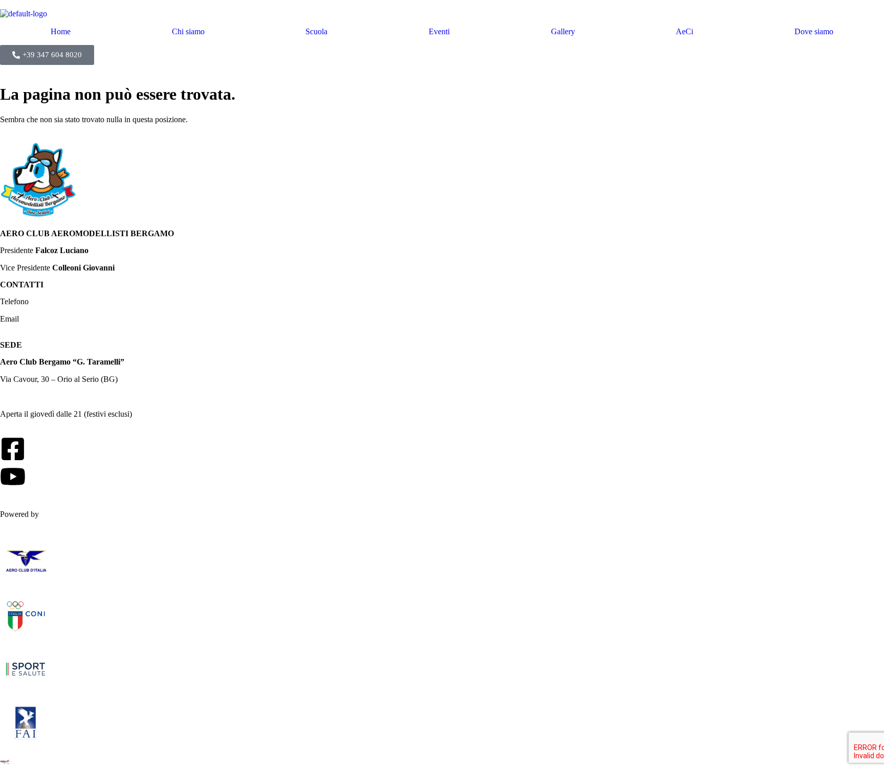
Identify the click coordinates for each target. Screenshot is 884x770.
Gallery (563, 32)
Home (61, 32)
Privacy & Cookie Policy (40, 505)
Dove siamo (813, 32)
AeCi (684, 32)
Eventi (439, 32)
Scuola (316, 32)
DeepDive (57, 514)
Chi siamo (188, 32)
